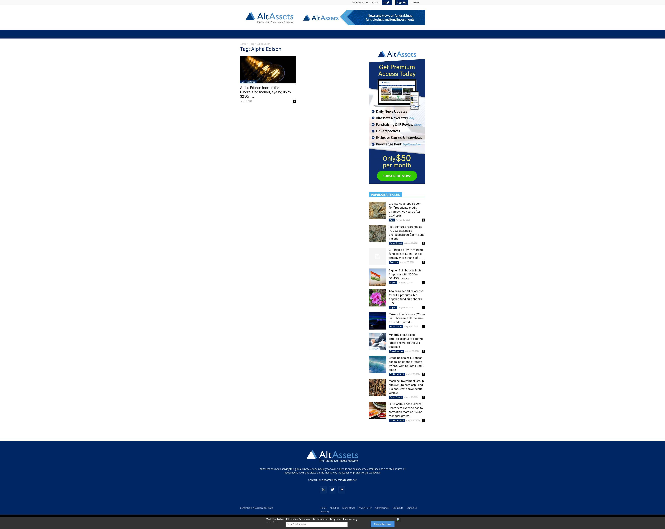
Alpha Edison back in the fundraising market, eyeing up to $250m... (265, 92)
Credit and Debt (397, 374)
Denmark (394, 262)
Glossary (325, 511)
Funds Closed (396, 243)
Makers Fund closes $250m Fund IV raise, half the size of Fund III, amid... (407, 318)
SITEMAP (415, 2)
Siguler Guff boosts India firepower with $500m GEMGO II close (405, 274)
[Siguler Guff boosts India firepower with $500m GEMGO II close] (377, 277)
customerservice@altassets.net (339, 479)
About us (334, 507)
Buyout (393, 282)
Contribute (398, 507)
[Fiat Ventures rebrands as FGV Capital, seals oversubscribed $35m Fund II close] (377, 233)
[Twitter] (332, 489)
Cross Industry (396, 351)
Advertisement (382, 507)
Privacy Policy (365, 507)
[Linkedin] (323, 489)
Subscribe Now (382, 524)
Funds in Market (248, 82)
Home (243, 43)
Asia (392, 220)
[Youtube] (341, 489)
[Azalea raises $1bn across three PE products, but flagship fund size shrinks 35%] (377, 297)
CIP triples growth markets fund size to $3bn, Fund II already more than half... (406, 253)
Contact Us (411, 507)
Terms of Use (348, 507)
